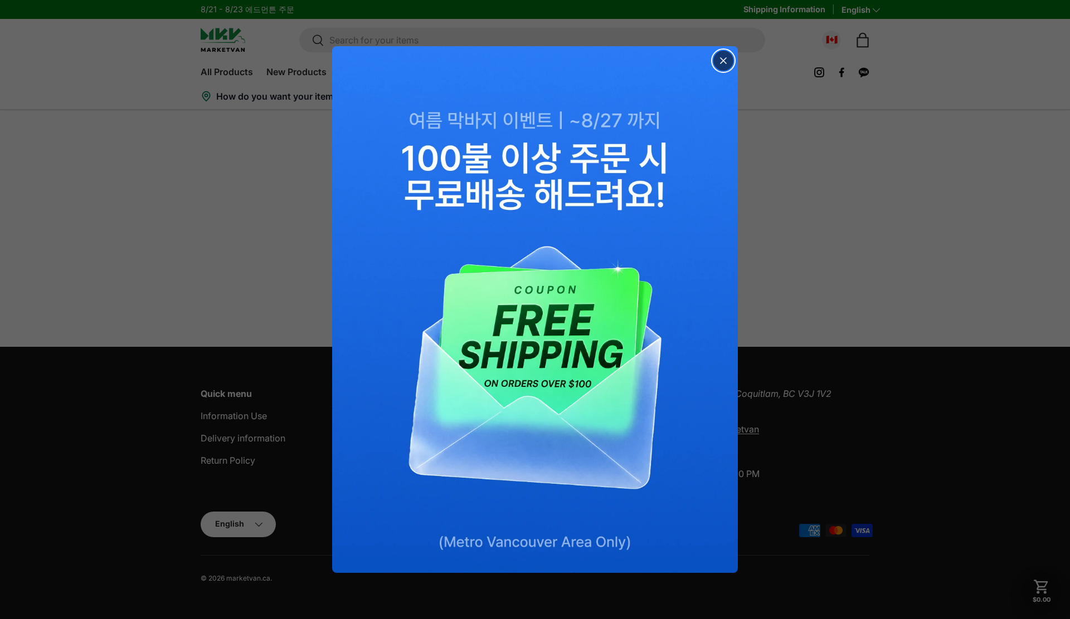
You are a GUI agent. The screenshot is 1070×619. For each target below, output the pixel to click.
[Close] (723, 61)
